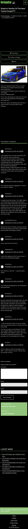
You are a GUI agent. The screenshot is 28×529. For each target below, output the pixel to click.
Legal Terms (14, 520)
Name (2, 381)
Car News (7, 509)
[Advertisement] (14, 36)
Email (2, 389)
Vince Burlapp (6, 16)
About (14, 515)
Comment (3, 367)
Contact (14, 518)
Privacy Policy (14, 523)
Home (2, 509)
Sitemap (14, 525)
